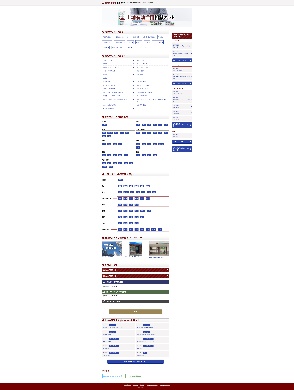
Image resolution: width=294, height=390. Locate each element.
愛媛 (155, 155)
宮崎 (131, 163)
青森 (138, 125)
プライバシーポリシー (152, 385)
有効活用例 (106, 348)
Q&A (145, 352)
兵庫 (138, 147)
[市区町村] (115, 286)
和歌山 (161, 144)
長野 (166, 132)
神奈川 (110, 132)
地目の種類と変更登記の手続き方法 (146, 334)
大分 (120, 163)
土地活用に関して (114, 339)
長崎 (126, 163)
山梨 (160, 132)
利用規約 (142, 385)
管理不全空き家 (107, 334)
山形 (160, 125)
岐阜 (120, 144)
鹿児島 (104, 166)
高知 (149, 155)
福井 (155, 132)
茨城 (127, 132)
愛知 (109, 144)
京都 (149, 144)
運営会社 (135, 385)
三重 (115, 144)
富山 (144, 132)
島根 (120, 155)
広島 (109, 155)
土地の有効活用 (107, 341)
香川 (138, 155)
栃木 (109, 136)
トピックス (112, 325)
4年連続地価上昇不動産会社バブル (146, 327)
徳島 (144, 155)
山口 (126, 155)
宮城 (155, 125)
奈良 (155, 144)
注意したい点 (106, 355)
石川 (149, 132)
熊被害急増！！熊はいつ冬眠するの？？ (114, 327)
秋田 (149, 125)
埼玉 (116, 132)
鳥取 (115, 155)
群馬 (104, 136)
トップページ (127, 385)
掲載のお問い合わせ (165, 385)
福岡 (104, 163)
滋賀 (144, 144)
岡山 (104, 155)
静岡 (104, 144)
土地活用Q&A (140, 355)
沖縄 (110, 166)
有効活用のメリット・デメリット (146, 341)
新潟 (138, 132)
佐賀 (109, 163)
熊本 (115, 163)
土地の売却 (140, 348)
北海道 (104, 125)
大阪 (138, 144)
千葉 (121, 132)
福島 (166, 125)
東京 (104, 132)
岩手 (144, 125)
